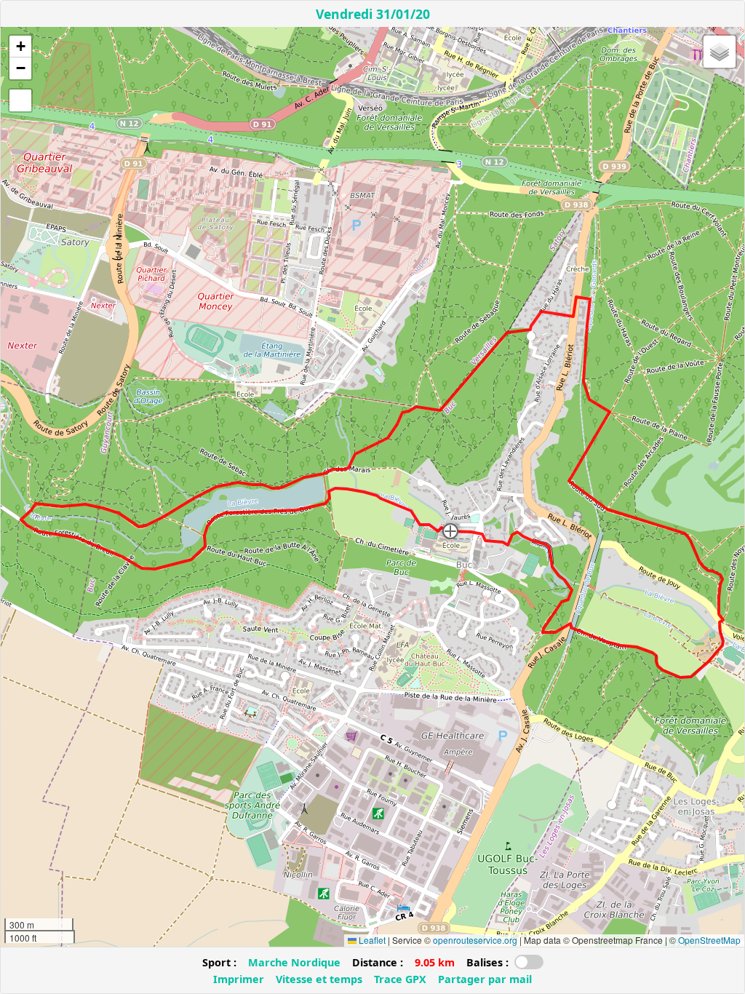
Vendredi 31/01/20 (373, 14)
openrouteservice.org (475, 940)
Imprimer (238, 979)
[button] (450, 531)
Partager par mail (485, 979)
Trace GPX (400, 979)
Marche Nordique (294, 962)
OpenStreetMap (709, 940)
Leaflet (371, 940)
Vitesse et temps (319, 979)
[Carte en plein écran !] (20, 100)
